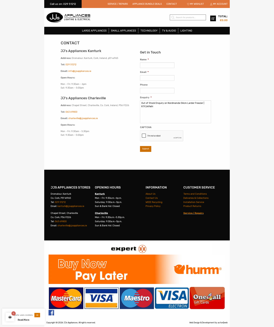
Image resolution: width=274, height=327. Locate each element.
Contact (171, 4)
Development (208, 322)
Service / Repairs (118, 4)
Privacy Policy (153, 206)
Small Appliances (123, 30)
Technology (149, 30)
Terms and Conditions (195, 194)
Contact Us (152, 198)
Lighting (186, 30)
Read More (23, 319)
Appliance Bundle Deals (147, 4)
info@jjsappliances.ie (79, 71)
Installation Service (193, 202)
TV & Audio (169, 30)
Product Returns (192, 206)
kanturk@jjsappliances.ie (71, 206)
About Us (150, 194)
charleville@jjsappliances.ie (83, 118)
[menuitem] (117, 4)
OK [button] (37, 315)
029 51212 (71, 64)
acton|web (223, 322)
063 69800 (71, 112)
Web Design (194, 322)
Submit (145, 149)
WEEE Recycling (154, 202)
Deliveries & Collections (195, 198)
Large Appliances (94, 30)
